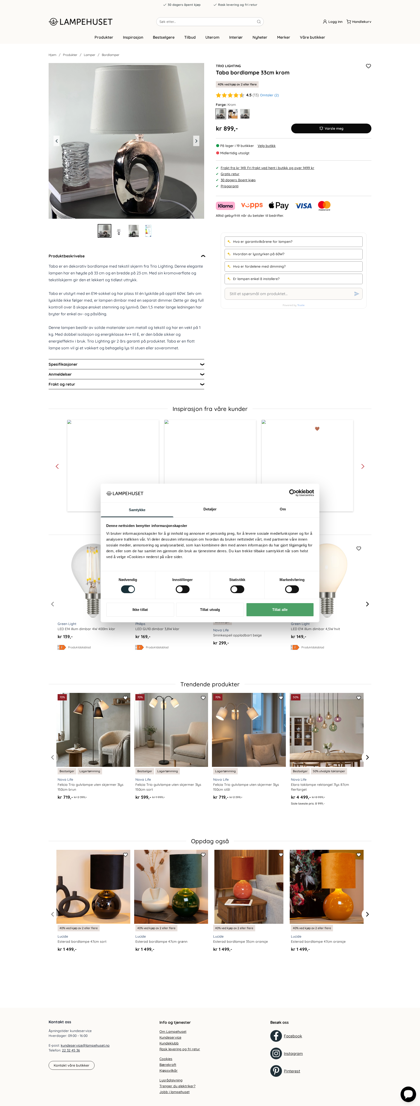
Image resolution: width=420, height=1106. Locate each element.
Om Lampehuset (172, 1031)
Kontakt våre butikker (71, 1065)
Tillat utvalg (210, 609)
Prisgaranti (229, 186)
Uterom (212, 37)
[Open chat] (408, 1094)
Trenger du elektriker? (177, 1086)
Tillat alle (280, 609)
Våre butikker (312, 37)
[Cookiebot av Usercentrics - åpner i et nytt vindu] (292, 493)
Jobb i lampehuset (174, 1092)
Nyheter (260, 37)
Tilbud (190, 37)
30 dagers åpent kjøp (184, 5)
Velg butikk (267, 146)
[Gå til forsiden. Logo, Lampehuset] (102, 22)
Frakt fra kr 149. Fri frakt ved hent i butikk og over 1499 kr (267, 168)
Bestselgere (164, 37)
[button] (113, 465)
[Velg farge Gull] (233, 114)
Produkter (104, 37)
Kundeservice (170, 1037)
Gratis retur (230, 174)
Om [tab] (283, 509)
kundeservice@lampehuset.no (85, 1045)
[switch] (183, 589)
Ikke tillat (140, 609)
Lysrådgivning (171, 1080)
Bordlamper (110, 55)
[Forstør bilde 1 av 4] (126, 141)
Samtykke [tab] (137, 510)
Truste (301, 305)
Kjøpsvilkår (168, 1070)
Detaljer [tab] (210, 509)
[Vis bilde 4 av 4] (148, 231)
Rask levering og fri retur (237, 5)
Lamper (89, 55)
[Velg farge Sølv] (245, 114)
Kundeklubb (169, 1043)
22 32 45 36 (71, 1050)
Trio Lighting (228, 66)
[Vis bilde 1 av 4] (104, 231)
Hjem (52, 55)
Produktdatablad (79, 647)
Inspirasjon (133, 37)
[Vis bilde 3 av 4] (134, 231)
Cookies (165, 1059)
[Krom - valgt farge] (221, 114)
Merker (283, 37)
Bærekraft (167, 1064)
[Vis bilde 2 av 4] (119, 231)
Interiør (236, 37)
